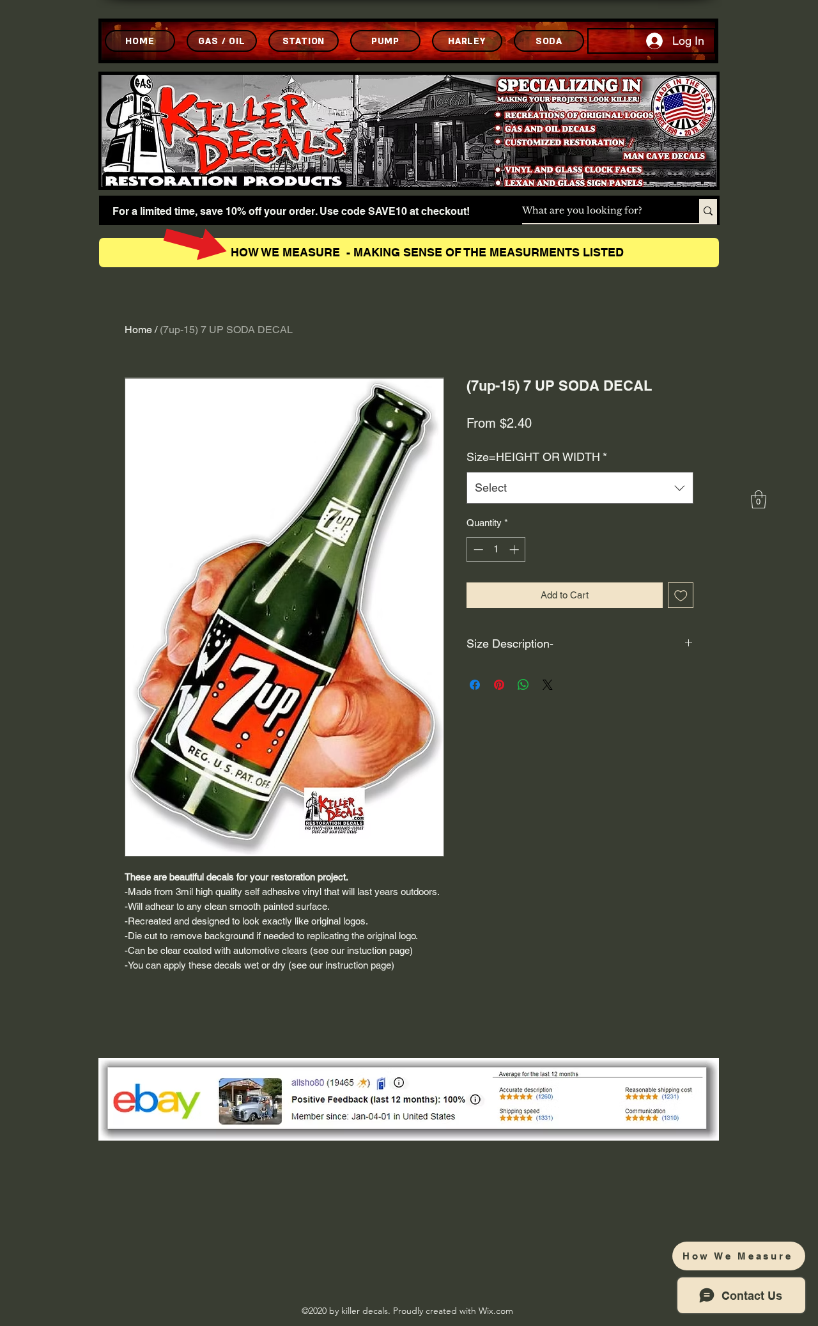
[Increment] (515, 549)
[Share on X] (547, 684)
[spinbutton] (496, 549)
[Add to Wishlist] (681, 595)
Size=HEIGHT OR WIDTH (537, 457)
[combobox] (580, 488)
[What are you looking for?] (708, 211)
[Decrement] (477, 549)
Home (138, 330)
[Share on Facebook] (474, 684)
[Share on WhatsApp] (523, 684)
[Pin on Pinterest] (499, 684)
